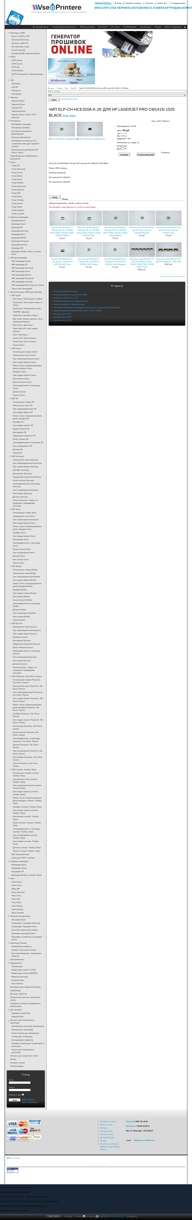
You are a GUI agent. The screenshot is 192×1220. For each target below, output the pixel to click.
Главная (59, 88)
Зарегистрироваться (29, 1102)
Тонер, (158, 7)
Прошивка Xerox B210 (62, 320)
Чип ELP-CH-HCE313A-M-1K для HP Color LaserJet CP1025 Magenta (142, 230)
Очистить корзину (118, 1216)
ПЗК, (113, 7)
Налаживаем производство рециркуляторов (71, 301)
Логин (11, 1080)
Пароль (11, 1087)
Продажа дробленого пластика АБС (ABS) (70, 295)
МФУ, (97, 7)
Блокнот (78, 1216)
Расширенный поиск (69, 99)
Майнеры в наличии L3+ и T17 (66, 298)
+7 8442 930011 (53, 1216)
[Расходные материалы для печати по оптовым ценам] (56, 7)
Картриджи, (172, 7)
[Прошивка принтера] (10, 1114)
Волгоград (130, 1126)
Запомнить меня (15, 1095)
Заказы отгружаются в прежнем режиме (69, 304)
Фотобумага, (142, 7)
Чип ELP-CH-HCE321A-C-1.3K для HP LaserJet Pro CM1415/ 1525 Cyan (62, 261)
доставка (124, 133)
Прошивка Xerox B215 (62, 314)
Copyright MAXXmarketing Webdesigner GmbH (172, 276)
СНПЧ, (105, 7)
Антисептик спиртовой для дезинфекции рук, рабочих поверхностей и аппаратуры (87, 307)
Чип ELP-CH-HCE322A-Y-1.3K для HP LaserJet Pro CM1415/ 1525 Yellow (89, 261)
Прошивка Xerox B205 (62, 317)
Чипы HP (74, 88)
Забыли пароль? (28, 1100)
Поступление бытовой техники (66, 291)
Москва (129, 1121)
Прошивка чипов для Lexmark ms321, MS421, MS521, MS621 (78, 311)
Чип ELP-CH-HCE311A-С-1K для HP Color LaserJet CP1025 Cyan (168, 230)
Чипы (66, 88)
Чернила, (124, 7)
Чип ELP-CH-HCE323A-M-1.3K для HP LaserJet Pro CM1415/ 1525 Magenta (115, 261)
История (67, 1216)
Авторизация (131, 1216)
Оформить (108, 1216)
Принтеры (103, 3)
